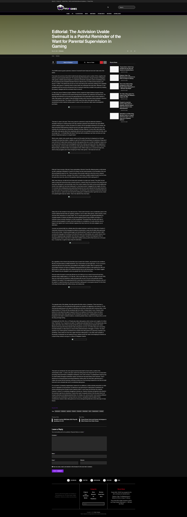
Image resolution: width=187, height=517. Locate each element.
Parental (79, 411)
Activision (57, 411)
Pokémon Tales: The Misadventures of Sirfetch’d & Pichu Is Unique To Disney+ (127, 77)
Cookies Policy (65, 1)
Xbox (86, 13)
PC (72, 13)
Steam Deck (101, 13)
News (93, 492)
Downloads (117, 13)
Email (54, 460)
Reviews (109, 13)
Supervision (95, 411)
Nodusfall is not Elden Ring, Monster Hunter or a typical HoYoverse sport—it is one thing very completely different (127, 117)
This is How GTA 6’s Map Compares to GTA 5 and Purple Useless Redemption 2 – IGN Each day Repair (127, 86)
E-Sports (86, 492)
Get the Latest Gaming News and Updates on (77, 1)
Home (68, 13)
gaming (69, 411)
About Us (54, 1)
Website (82, 460)
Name (54, 453)
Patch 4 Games (97, 512)
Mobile (85, 498)
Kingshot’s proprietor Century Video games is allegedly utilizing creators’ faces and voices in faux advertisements (127, 105)
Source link (55, 408)
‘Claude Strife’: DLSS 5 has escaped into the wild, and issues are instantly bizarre (127, 68)
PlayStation (79, 13)
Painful (74, 411)
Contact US (58, 1)
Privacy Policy (90, 1)
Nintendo (92, 13)
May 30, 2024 (55, 51)
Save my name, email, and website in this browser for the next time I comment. (72, 466)
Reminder (85, 411)
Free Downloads (86, 495)
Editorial (63, 411)
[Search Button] (133, 7)
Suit (90, 411)
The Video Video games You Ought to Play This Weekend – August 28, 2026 (127, 95)
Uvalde (101, 411)
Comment (55, 435)
